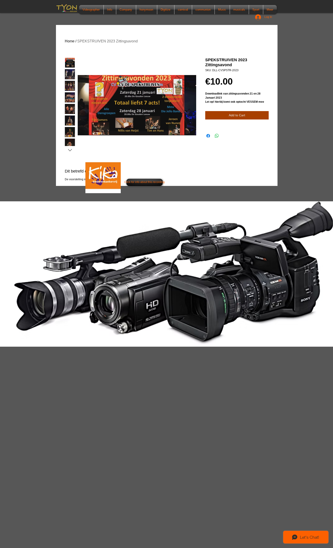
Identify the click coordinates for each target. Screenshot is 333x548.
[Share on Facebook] (208, 136)
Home (70, 41)
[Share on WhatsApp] (217, 136)
